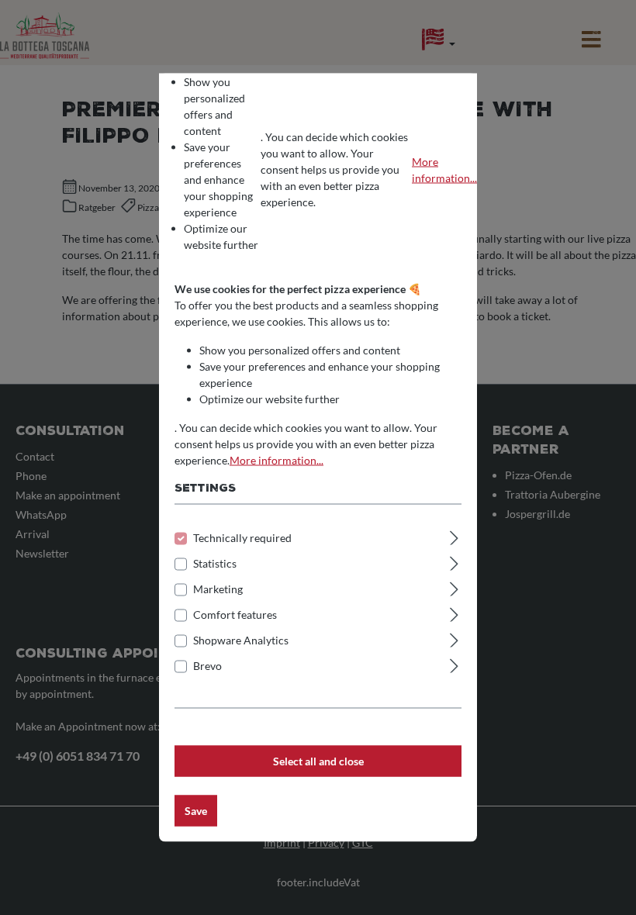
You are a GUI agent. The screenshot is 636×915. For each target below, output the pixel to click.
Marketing (218, 589)
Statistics (215, 563)
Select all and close (318, 761)
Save (196, 810)
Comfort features (235, 614)
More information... (444, 169)
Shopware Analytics (241, 640)
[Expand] (454, 536)
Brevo (207, 665)
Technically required (242, 537)
